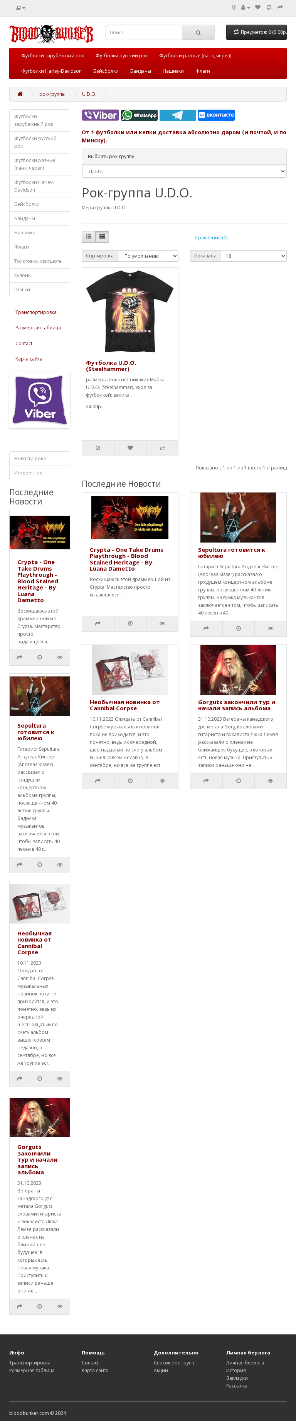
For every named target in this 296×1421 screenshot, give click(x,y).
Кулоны (23, 275)
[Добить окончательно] (280, 7)
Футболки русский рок (122, 55)
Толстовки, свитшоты (38, 261)
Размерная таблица (38, 327)
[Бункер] (269, 7)
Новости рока (30, 458)
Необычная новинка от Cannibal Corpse (34, 942)
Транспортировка (36, 312)
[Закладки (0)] (258, 7)
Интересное (28, 472)
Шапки (22, 289)
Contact (23, 343)
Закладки (237, 1378)
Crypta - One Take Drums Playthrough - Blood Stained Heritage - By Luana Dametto (37, 581)
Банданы (140, 71)
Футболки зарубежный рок (52, 55)
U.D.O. (89, 94)
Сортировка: (100, 255)
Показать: (205, 255)
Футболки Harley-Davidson (51, 71)
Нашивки (173, 71)
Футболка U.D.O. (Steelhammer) (111, 366)
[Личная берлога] (245, 7)
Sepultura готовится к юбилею (35, 731)
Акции (161, 1370)
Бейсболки (106, 71)
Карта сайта (28, 359)
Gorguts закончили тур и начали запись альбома (37, 1159)
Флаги (202, 71)
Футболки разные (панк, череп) (195, 55)
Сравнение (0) (211, 237)
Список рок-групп (174, 1362)
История (236, 1370)
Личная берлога (245, 1362)
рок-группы (52, 94)
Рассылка (236, 1386)
